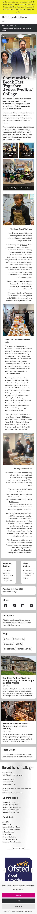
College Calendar (8, 832)
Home (4, 25)
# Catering (8, 644)
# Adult (7, 639)
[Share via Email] (31, 605)
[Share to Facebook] (6, 605)
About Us (5, 822)
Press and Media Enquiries (11, 842)
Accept (18, 895)
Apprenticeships (13, 620)
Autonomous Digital (16, 793)
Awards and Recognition (11, 829)
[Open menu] (3, 21)
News (11, 25)
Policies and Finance (9, 839)
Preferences (18, 906)
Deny (18, 901)
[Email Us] (18, 753)
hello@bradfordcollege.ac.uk (12, 775)
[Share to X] (14, 605)
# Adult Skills (18, 639)
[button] (33, 870)
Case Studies (6, 824)
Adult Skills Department (19, 351)
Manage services (18, 889)
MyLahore (23, 245)
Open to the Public (9, 837)
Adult (5, 620)
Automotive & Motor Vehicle (13, 623)
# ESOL (19, 644)
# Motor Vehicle (24, 649)
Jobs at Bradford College (11, 827)
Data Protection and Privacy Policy (22, 911)
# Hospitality (9, 649)
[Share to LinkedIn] (22, 605)
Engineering (15, 625)
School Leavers (24, 620)
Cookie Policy (7, 911)
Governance (6, 834)
